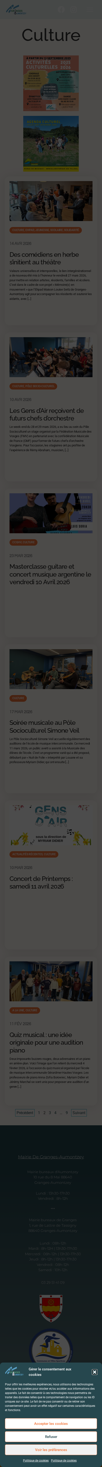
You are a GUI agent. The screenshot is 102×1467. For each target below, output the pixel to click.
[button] (94, 1372)
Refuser (51, 1437)
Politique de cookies (36, 1460)
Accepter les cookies (51, 1424)
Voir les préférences (51, 1450)
